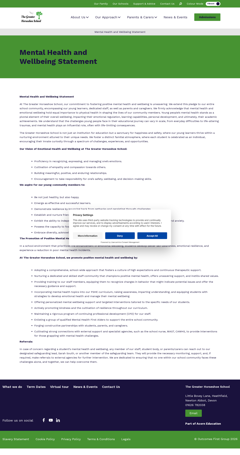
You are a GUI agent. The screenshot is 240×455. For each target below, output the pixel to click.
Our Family (101, 3)
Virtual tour (59, 387)
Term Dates (36, 387)
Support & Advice (144, 3)
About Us (78, 17)
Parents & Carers (140, 17)
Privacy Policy (71, 439)
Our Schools (120, 3)
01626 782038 (195, 405)
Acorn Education (209, 423)
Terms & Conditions (101, 439)
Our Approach (106, 17)
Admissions (207, 17)
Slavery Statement (15, 439)
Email (194, 413)
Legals (125, 439)
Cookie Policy (45, 439)
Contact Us (167, 3)
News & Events (175, 17)
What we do (12, 387)
